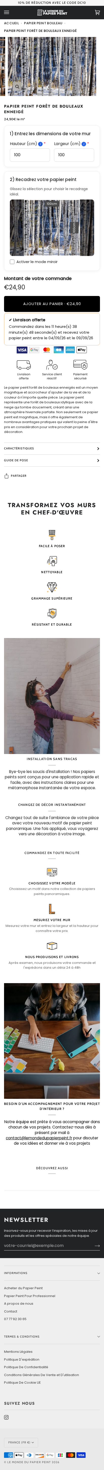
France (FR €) (19, 1442)
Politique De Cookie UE (22, 1382)
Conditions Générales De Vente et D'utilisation (41, 1375)
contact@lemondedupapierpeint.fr (39, 1138)
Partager (19, 476)
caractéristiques (19, 448)
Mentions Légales (18, 1351)
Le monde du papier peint (29, 1462)
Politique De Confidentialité (26, 1367)
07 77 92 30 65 (15, 1319)
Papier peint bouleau (43, 23)
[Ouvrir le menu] (11, 12)
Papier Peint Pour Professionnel (29, 1296)
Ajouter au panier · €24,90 (52, 303)
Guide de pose (16, 460)
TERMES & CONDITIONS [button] (22, 1336)
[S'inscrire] (93, 1246)
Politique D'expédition (21, 1359)
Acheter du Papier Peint (23, 1288)
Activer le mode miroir (37, 261)
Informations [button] (16, 1273)
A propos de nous (18, 1303)
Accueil (11, 23)
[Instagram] (6, 1417)
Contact (10, 1311)
